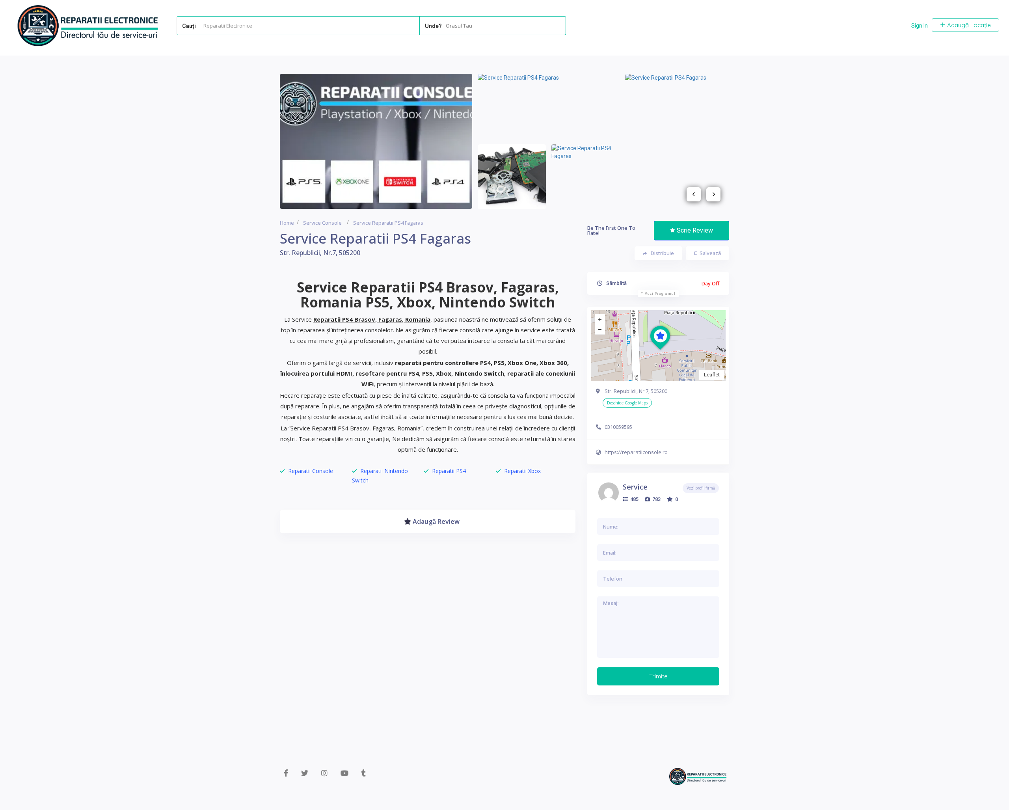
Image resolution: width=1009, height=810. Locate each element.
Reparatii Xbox (522, 471)
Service (635, 487)
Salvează (710, 253)
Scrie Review (695, 230)
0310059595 (618, 426)
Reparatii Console (310, 471)
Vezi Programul (660, 294)
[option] (376, 141)
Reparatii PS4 (449, 471)
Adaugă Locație (968, 25)
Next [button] (713, 194)
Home (287, 222)
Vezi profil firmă (701, 488)
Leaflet (712, 375)
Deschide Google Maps (627, 403)
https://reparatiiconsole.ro (636, 452)
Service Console (322, 222)
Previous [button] (694, 194)
